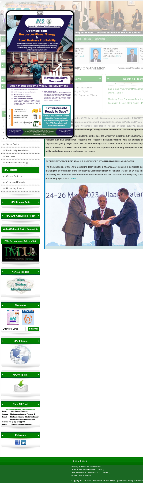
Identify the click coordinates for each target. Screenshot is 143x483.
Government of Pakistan (82, 475)
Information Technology (17, 162)
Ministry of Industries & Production (86, 466)
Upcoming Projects (15, 188)
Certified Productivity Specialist (21, 138)
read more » (89, 151)
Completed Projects (15, 182)
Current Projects (14, 176)
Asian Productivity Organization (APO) (88, 469)
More (73, 178)
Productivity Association (17, 150)
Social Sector (12, 144)
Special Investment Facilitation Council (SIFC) (91, 472)
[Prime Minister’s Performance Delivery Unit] (20, 261)
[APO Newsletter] (28, 324)
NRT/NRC (11, 156)
